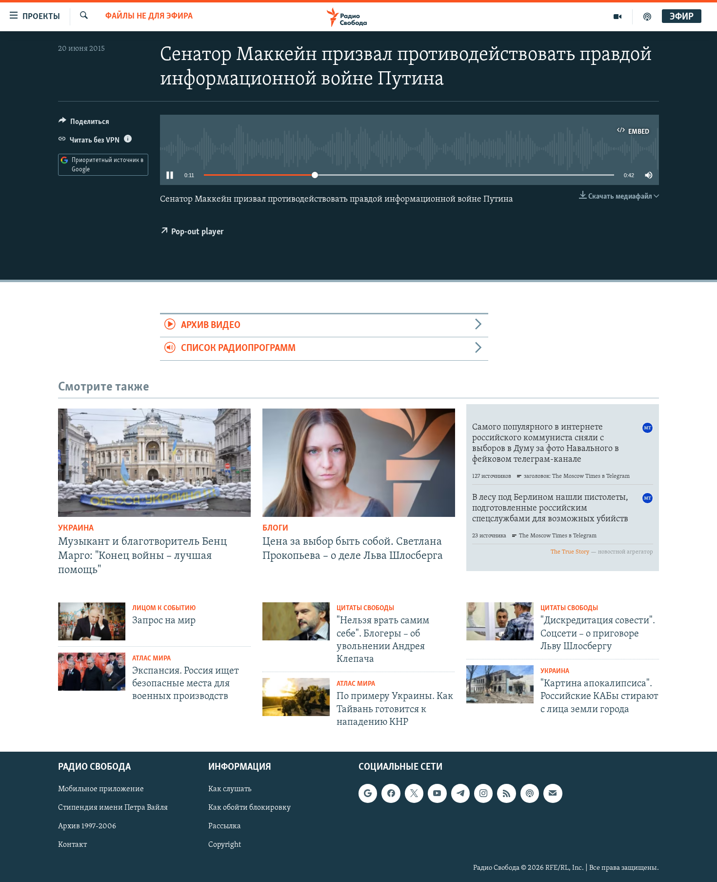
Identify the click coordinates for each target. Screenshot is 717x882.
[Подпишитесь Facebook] (390, 793)
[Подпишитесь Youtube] (437, 793)
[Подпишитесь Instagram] (483, 793)
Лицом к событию (164, 608)
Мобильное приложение (101, 789)
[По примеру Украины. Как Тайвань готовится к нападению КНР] (296, 697)
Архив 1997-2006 (87, 827)
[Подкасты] (529, 793)
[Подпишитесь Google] (367, 793)
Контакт (72, 845)
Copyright (224, 845)
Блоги (275, 528)
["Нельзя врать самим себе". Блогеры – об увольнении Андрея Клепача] (296, 621)
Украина (76, 528)
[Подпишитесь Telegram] (460, 793)
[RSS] (506, 793)
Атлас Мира (151, 658)
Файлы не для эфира (149, 16)
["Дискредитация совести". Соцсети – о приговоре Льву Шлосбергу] (500, 621)
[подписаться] (552, 793)
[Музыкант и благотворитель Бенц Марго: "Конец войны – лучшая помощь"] (154, 463)
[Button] (84, 124)
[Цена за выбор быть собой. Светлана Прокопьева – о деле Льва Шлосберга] (358, 463)
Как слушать (229, 789)
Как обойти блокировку (249, 808)
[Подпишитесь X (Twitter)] (414, 793)
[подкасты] (647, 16)
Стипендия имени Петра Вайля (113, 808)
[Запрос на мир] (91, 621)
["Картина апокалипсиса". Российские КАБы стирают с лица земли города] (500, 684)
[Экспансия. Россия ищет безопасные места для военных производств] (91, 672)
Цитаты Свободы (365, 608)
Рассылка (224, 827)
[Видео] (618, 16)
